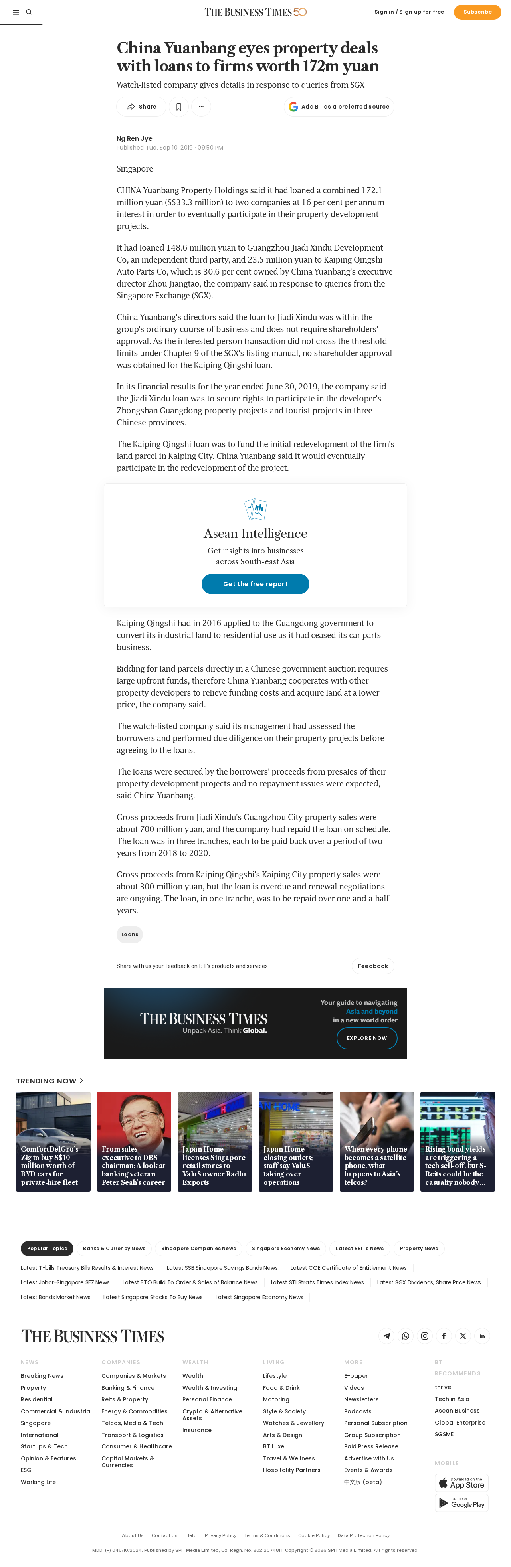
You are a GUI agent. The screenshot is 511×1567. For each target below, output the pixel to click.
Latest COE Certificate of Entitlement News (348, 1268)
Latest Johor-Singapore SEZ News (65, 1282)
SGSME (444, 1434)
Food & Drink (281, 1388)
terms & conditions (267, 1535)
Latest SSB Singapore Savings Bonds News (222, 1268)
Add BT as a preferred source (345, 107)
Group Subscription (372, 1435)
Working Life (38, 1482)
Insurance (197, 1430)
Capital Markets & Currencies (127, 1461)
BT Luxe (273, 1446)
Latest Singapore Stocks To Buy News (152, 1297)
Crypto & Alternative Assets (212, 1414)
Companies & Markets (133, 1376)
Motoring (276, 1399)
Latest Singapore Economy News (259, 1297)
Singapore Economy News (286, 1248)
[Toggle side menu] (16, 12)
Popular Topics (47, 1248)
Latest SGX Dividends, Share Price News (429, 1282)
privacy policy (220, 1535)
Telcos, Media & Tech (132, 1423)
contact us (165, 1535)
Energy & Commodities (134, 1411)
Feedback (373, 966)
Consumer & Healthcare (136, 1446)
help (191, 1535)
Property (33, 1388)
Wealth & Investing (209, 1388)
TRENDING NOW (46, 1081)
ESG (26, 1470)
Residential (37, 1399)
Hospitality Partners (292, 1470)
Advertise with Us (369, 1458)
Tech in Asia (452, 1399)
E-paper (356, 1376)
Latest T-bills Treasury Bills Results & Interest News (87, 1268)
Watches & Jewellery (293, 1423)
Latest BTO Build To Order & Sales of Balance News (190, 1282)
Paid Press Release (371, 1446)
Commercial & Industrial (56, 1411)
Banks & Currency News (114, 1248)
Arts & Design (282, 1435)
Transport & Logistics (132, 1435)
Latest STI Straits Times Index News (317, 1282)
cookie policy (314, 1535)
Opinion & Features (48, 1458)
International (40, 1435)
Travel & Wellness (289, 1458)
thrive (443, 1387)
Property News (419, 1248)
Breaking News (42, 1376)
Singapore (36, 1423)
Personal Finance (207, 1399)
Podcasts (358, 1411)
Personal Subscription (376, 1423)
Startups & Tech (44, 1446)
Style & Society (284, 1411)
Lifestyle (275, 1376)
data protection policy (364, 1535)
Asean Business (457, 1411)
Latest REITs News (360, 1248)
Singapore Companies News (198, 1248)
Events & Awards (368, 1470)
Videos (354, 1388)
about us (133, 1535)
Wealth (192, 1376)
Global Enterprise (460, 1423)
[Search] (28, 12)
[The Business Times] (248, 12)
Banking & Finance (127, 1388)
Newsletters (361, 1399)
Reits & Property (124, 1399)
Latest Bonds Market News (55, 1297)
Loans (129, 934)
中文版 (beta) (363, 1482)
